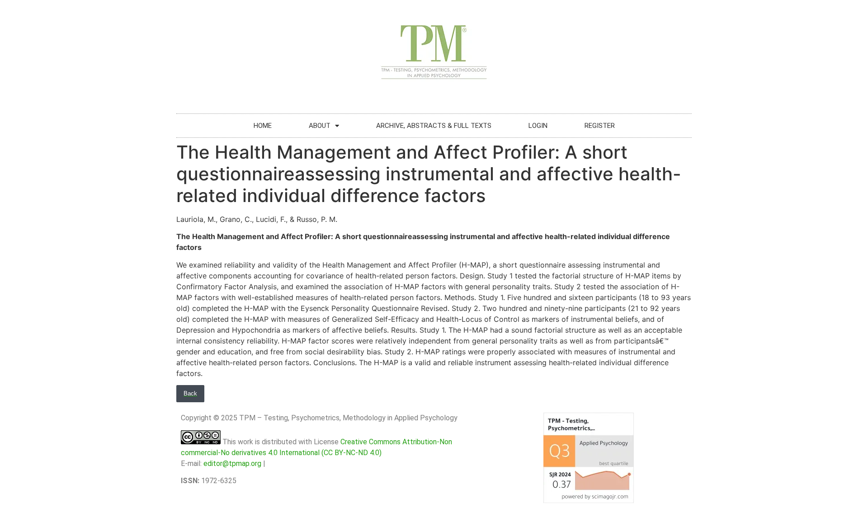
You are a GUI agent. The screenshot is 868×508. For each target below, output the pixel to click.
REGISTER (600, 126)
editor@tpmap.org (232, 463)
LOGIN (537, 126)
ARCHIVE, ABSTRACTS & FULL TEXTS (433, 126)
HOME (263, 126)
